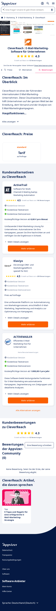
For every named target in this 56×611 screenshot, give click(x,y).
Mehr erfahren (28, 248)
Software (5, 574)
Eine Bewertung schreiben (39, 445)
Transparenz (7, 555)
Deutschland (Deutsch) (23, 602)
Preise (9, 70)
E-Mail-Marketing (25, 17)
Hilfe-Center (7, 591)
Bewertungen (47, 70)
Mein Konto (7, 586)
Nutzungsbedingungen (11, 560)
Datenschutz (7, 550)
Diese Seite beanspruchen (43, 65)
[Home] (2, 18)
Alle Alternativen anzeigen (28, 410)
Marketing (10, 17)
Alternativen (27, 70)
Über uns (6, 569)
